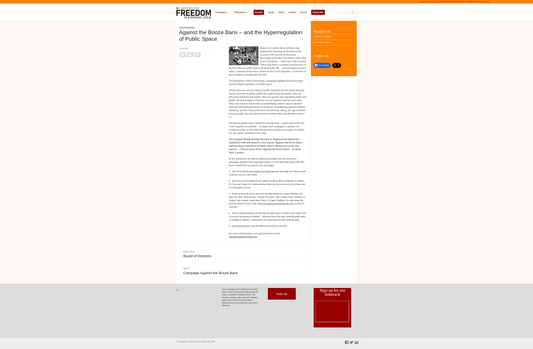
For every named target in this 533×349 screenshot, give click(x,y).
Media (271, 12)
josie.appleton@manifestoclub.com (277, 203)
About (281, 12)
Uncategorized (186, 28)
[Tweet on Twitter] (182, 54)
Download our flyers (241, 226)
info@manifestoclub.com (243, 236)
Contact (292, 12)
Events (303, 12)
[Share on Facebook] (190, 54)
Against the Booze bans (264, 171)
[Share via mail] (197, 54)
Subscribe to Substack (323, 42)
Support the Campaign (323, 36)
